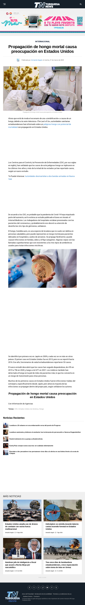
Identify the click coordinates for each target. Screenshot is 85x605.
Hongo (41, 409)
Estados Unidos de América (28, 409)
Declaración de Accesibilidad (43, 594)
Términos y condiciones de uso (62, 594)
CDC (16, 409)
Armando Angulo (36, 60)
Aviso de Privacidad (28, 594)
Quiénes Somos (28, 596)
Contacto (37, 596)
